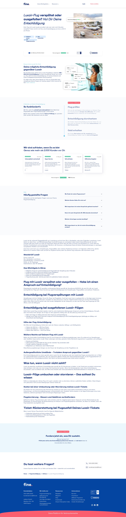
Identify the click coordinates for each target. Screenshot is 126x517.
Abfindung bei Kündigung (44, 496)
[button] (43, 4)
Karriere (74, 493)
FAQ (57, 497)
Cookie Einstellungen (78, 502)
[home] (29, 4)
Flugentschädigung (45, 493)
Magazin (58, 495)
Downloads (59, 500)
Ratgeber (58, 493)
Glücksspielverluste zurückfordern (45, 504)
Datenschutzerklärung (78, 500)
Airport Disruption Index (63, 502)
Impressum (75, 495)
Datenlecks (43, 501)
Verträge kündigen (45, 499)
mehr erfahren (30, 82)
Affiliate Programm (77, 497)
